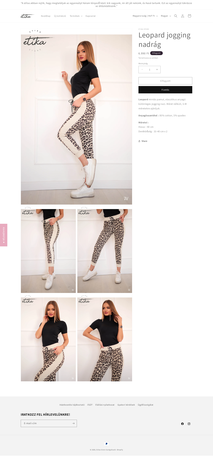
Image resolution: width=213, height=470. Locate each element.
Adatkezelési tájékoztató (72, 404)
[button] (76, 16)
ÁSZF (89, 404)
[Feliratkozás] (73, 423)
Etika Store (101, 450)
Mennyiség (143, 63)
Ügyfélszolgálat (145, 404)
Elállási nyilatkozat (105, 404)
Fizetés (165, 89)
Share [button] (144, 141)
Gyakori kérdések (126, 404)
